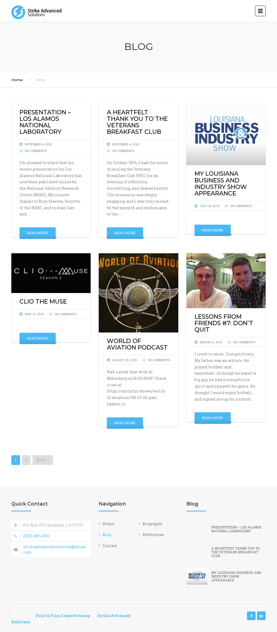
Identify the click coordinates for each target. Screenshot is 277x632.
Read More (37, 233)
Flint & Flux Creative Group (63, 615)
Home (17, 80)
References (153, 534)
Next (41, 460)
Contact (110, 545)
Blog (107, 534)
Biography (152, 523)
